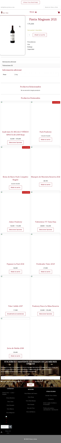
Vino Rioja (31, 397)
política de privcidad (29, 381)
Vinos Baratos (10, 398)
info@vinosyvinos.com (7, 7)
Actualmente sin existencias (15, 314)
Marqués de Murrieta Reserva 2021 (45, 177)
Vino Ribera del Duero (30, 393)
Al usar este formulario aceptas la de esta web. (22, 381)
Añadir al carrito (39, 35)
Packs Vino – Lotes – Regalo (8, 393)
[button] (33, 12)
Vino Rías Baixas (31, 401)
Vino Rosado (10, 405)
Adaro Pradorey (15, 222)
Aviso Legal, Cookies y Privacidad (50, 403)
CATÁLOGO (10, 388)
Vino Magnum (10, 412)
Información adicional (9, 62)
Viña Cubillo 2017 (15, 306)
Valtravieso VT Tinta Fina (45, 222)
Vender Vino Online (51, 395)
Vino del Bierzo (30, 412)
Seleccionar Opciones (15, 142)
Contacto (51, 399)
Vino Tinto (10, 401)
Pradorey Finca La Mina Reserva (45, 306)
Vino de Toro (31, 408)
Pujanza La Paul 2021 (15, 264)
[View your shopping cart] (59, 12)
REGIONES (31, 389)
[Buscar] (10, 426)
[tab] (30, 62)
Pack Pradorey (45, 132)
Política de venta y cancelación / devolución (50, 409)
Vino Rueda (30, 404)
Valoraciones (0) (7, 65)
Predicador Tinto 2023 (45, 264)
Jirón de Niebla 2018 (15, 348)
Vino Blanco (10, 409)
